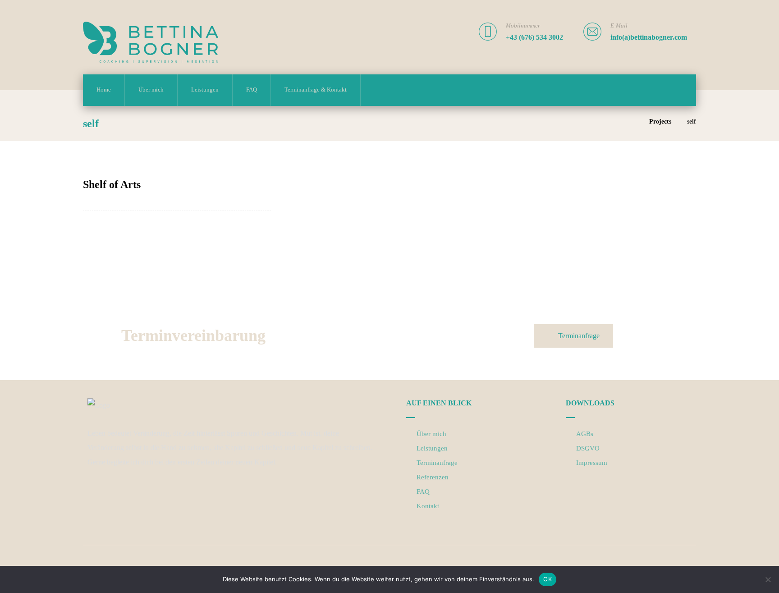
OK (547, 579)
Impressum (591, 462)
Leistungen (432, 448)
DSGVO (588, 448)
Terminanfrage (437, 462)
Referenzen (433, 477)
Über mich (431, 433)
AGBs (584, 433)
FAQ (423, 491)
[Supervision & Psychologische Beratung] (150, 42)
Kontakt (428, 506)
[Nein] (767, 579)
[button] (94, 490)
